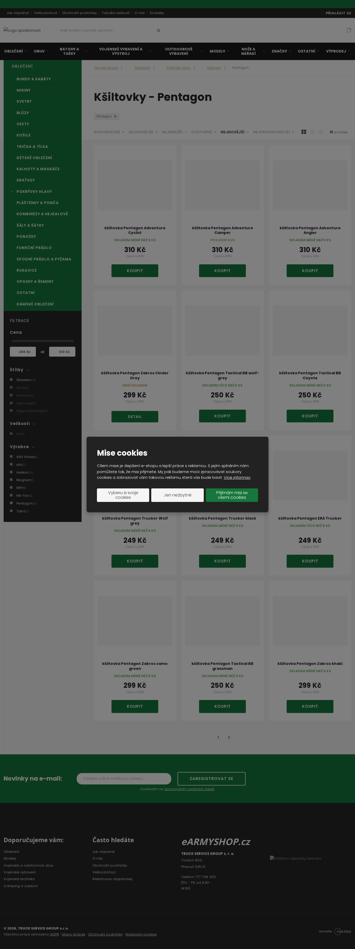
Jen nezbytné (178, 495)
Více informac (237, 477)
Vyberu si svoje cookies (123, 495)
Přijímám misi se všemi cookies (232, 495)
